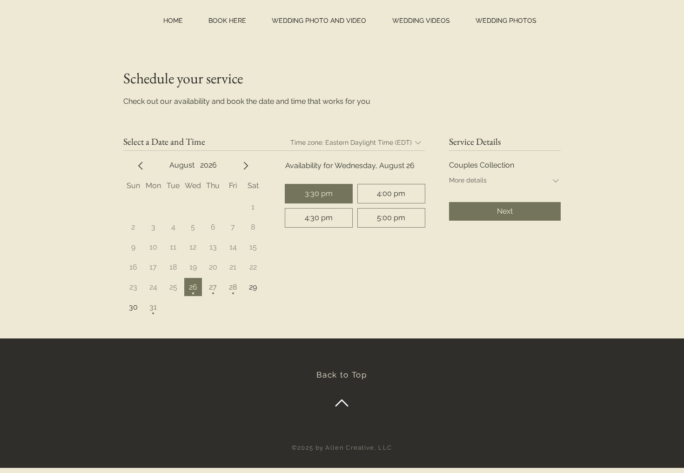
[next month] (245, 165)
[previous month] (140, 165)
